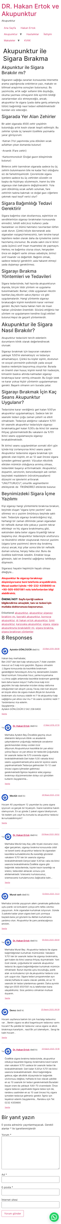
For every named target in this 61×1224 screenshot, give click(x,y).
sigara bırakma (44, 627)
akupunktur (21, 612)
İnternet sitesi (10, 1199)
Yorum (6, 1134)
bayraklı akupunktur (28, 616)
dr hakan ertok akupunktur (32, 620)
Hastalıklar (32, 34)
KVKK (27, 40)
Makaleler (9, 40)
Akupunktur (11, 34)
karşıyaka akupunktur (28, 624)
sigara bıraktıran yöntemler (17, 631)
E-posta (7, 1187)
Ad (4, 1174)
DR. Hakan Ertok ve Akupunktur (30, 10)
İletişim (48, 34)
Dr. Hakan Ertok (21, 726)
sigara (46, 624)
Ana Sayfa (10, 27)
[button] (54, 1217)
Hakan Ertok (28, 27)
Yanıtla (4, 714)
